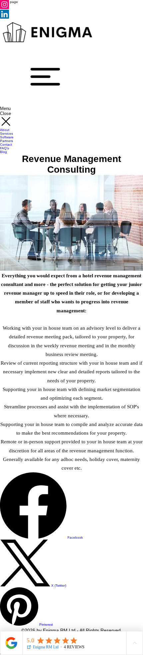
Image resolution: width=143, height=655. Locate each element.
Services (6, 133)
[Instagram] (4, 8)
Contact (6, 144)
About (4, 130)
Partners (6, 141)
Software (7, 137)
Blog (3, 152)
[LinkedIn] (4, 17)
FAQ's (4, 148)
